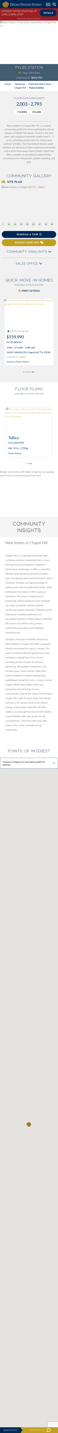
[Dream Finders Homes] (22, 4)
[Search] (54, 4)
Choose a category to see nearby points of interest (24, 763)
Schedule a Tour (27, 234)
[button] (52, 203)
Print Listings (31, 290)
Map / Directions (31, 72)
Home (7, 83)
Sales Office (27, 263)
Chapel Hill (20, 87)
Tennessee (19, 83)
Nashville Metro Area (40, 83)
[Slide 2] (30, 463)
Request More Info (27, 242)
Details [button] (48, 12)
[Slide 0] (27, 463)
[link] (29, 203)
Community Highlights (27, 251)
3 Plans (36, 112)
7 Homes (22, 112)
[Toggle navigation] (48, 5)
